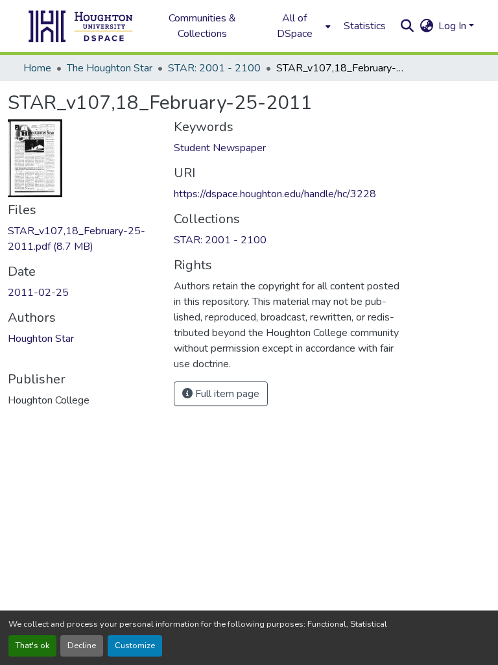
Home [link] (37, 68)
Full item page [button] (226, 394)
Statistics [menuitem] (365, 26)
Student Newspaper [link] (220, 148)
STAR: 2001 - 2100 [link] (214, 68)
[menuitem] (298, 26)
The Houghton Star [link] (109, 68)
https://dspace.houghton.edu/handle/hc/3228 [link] (275, 194)
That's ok (32, 645)
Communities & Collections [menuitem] (202, 26)
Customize (135, 645)
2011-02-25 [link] (38, 292)
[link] (83, 238)
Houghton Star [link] (41, 339)
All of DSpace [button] (295, 26)
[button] (81, 25)
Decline (81, 645)
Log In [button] (453, 26)
